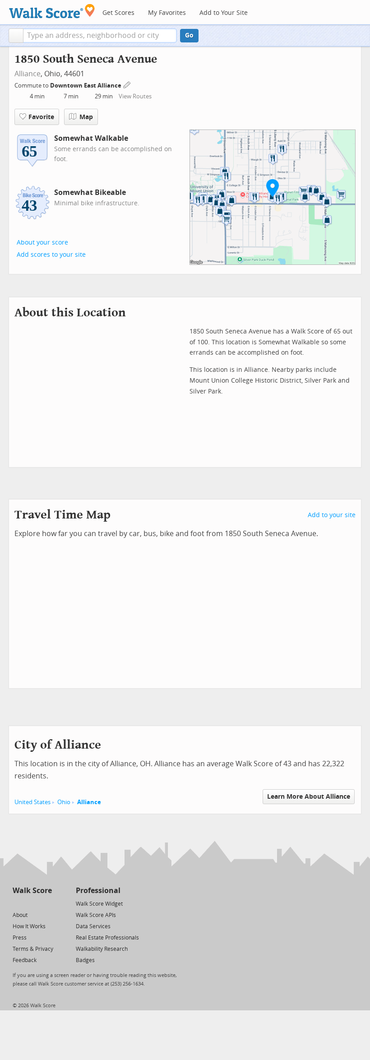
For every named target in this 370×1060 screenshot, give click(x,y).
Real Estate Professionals (107, 938)
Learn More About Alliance (308, 797)
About (20, 915)
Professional (98, 890)
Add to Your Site (223, 13)
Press (20, 938)
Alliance (27, 73)
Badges (85, 960)
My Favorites (167, 13)
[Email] (46, 903)
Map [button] (86, 117)
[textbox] (100, 35)
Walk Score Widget (99, 904)
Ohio (63, 802)
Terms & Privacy (33, 949)
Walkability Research (102, 949)
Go (189, 35)
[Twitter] (18, 903)
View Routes (135, 96)
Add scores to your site (51, 255)
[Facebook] (32, 903)
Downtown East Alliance (86, 85)
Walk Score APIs (96, 915)
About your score (42, 242)
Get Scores (118, 13)
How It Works (29, 926)
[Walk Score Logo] (52, 11)
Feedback (25, 960)
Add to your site (332, 515)
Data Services (93, 926)
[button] (16, 35)
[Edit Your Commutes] (127, 84)
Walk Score (32, 890)
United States (32, 802)
